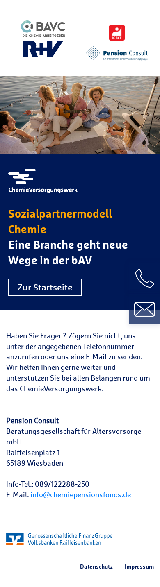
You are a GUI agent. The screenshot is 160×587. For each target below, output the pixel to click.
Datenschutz (96, 566)
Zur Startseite (45, 287)
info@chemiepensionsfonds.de (80, 494)
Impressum (139, 566)
